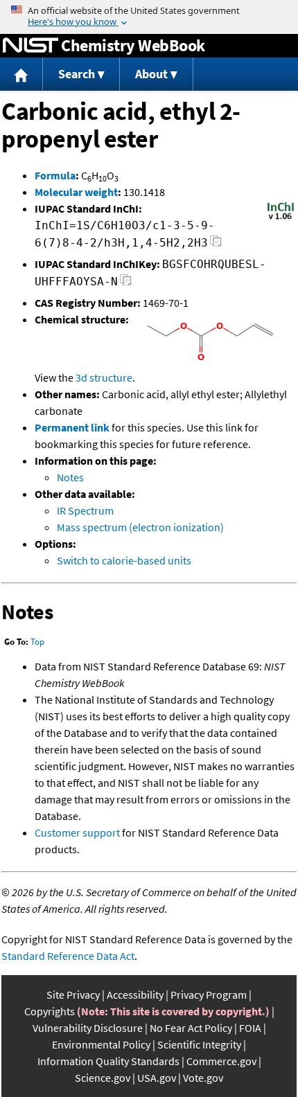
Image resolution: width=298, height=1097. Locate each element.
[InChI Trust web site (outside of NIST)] (281, 218)
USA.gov (156, 1078)
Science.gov (102, 1078)
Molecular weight (76, 192)
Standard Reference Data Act (67, 956)
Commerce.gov (221, 1061)
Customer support (77, 832)
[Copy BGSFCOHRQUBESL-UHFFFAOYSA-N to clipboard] (126, 283)
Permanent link (72, 427)
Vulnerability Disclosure (88, 1028)
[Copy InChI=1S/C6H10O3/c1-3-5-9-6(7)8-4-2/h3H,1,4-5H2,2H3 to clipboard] (216, 245)
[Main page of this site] (21, 74)
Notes (70, 477)
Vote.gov (203, 1078)
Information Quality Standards (108, 1061)
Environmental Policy (101, 1044)
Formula (55, 175)
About (151, 74)
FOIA (250, 1028)
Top (37, 642)
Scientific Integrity (199, 1044)
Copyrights (49, 1011)
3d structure (104, 377)
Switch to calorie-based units (124, 560)
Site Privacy (73, 994)
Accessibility (135, 994)
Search (76, 74)
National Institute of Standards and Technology (30, 46)
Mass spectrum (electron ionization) (140, 527)
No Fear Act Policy (191, 1028)
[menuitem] (21, 74)
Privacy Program (208, 994)
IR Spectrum (85, 510)
